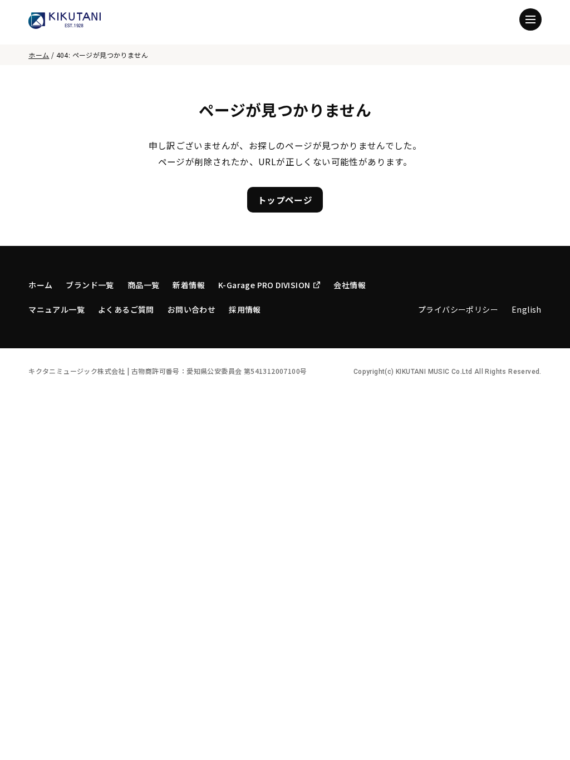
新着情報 (189, 284)
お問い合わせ (191, 309)
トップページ (285, 200)
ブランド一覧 (90, 284)
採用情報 (245, 309)
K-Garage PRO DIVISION (264, 284)
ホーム (38, 55)
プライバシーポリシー (458, 309)
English (527, 309)
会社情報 (349, 284)
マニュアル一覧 (56, 309)
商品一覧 (143, 284)
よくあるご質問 (126, 309)
